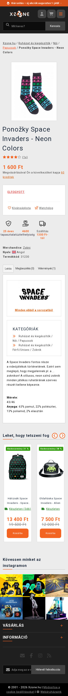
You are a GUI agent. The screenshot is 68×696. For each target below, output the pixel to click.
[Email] (23, 655)
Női (15, 340)
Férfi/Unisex (21, 349)
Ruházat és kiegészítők (35, 336)
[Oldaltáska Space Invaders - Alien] (50, 466)
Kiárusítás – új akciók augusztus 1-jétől (36, 3)
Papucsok (26, 340)
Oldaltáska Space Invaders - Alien (50, 500)
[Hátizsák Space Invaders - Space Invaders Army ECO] (17, 466)
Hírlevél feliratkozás (48, 669)
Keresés (55, 26)
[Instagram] (40, 655)
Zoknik (36, 349)
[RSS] (49, 655)
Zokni (27, 247)
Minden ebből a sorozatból (34, 310)
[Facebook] (31, 655)
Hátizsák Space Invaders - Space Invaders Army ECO (17, 501)
